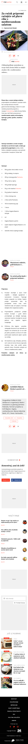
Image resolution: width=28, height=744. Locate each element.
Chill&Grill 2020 (9, 418)
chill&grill (19, 418)
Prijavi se (6, 480)
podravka (14, 421)
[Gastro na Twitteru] (14, 726)
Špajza (12, 266)
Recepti (3, 525)
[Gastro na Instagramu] (17, 726)
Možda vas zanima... (15, 260)
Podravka (20, 177)
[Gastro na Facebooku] (10, 726)
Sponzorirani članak (10, 28)
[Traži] (17, 2)
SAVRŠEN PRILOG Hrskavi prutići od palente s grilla (17, 388)
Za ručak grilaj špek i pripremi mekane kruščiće (18, 277)
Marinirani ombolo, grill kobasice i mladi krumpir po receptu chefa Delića (18, 263)
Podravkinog (10, 111)
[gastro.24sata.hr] (6, 2)
